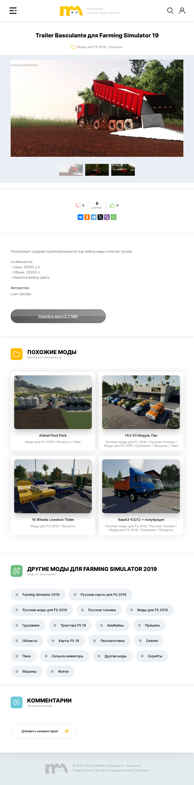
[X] (100, 217)
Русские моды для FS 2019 (44, 610)
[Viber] (107, 217)
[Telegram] (94, 217)
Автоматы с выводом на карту (114, 770)
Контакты (143, 770)
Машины (29, 671)
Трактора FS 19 (73, 625)
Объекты (29, 641)
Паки (26, 656)
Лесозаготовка (112, 641)
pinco (89, 770)
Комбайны (115, 625)
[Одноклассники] (87, 217)
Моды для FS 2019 (91, 47)
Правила (78, 770)
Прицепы (116, 47)
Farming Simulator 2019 (40, 594)
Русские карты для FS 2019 (103, 594)
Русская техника (102, 610)
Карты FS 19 (69, 641)
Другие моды (116, 656)
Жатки (63, 671)
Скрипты (155, 656)
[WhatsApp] (113, 217)
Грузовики (30, 625)
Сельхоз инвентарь (67, 656)
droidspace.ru (114, 765)
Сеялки (152, 641)
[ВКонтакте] (80, 217)
